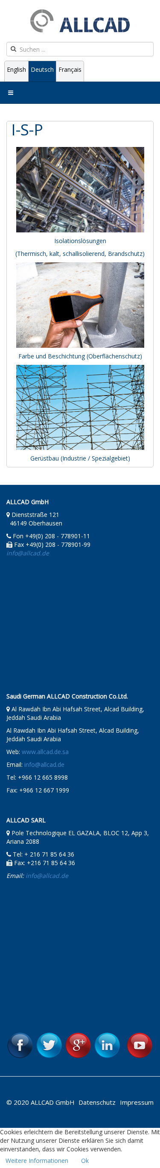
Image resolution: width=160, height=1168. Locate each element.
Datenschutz (97, 1102)
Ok (85, 1160)
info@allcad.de (44, 764)
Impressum (137, 1102)
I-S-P (27, 129)
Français (69, 69)
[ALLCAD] (80, 21)
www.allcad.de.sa (45, 752)
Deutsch (42, 69)
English (16, 69)
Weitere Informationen (37, 1160)
